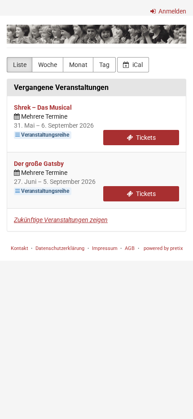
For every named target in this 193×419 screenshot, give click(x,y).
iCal (137, 64)
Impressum (105, 248)
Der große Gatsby (39, 163)
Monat (78, 64)
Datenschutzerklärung (59, 248)
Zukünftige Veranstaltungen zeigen (61, 219)
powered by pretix (163, 248)
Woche (47, 64)
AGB (130, 248)
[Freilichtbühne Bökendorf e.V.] (96, 34)
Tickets (145, 137)
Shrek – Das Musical (43, 107)
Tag (104, 64)
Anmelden (171, 11)
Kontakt (19, 248)
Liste (19, 64)
